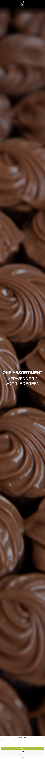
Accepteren (22, 748)
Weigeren (22, 751)
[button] (43, 737)
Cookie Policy (22, 757)
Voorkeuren (22, 754)
